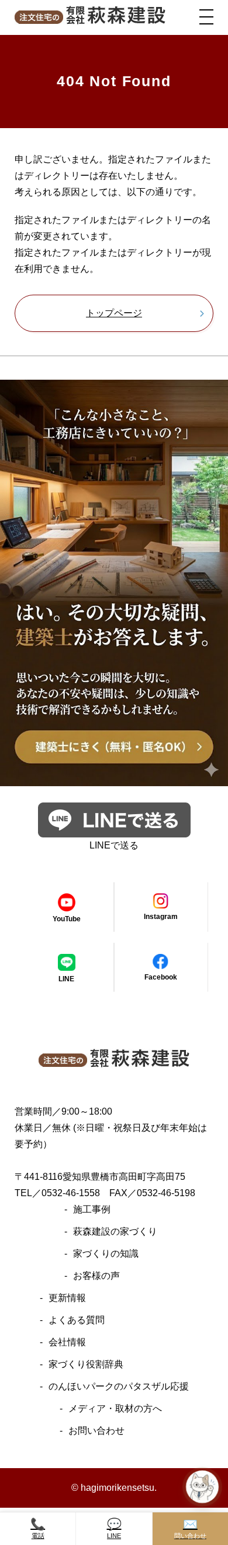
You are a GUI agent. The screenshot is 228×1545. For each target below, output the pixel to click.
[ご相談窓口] (114, 778)
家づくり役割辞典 (86, 1364)
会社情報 (67, 1342)
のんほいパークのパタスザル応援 (119, 1386)
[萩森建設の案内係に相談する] (202, 1486)
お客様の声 (96, 1276)
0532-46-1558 (71, 1193)
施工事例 (91, 1209)
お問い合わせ (96, 1431)
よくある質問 (77, 1320)
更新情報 (67, 1298)
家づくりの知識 (106, 1253)
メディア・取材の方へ (115, 1408)
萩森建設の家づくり (115, 1231)
